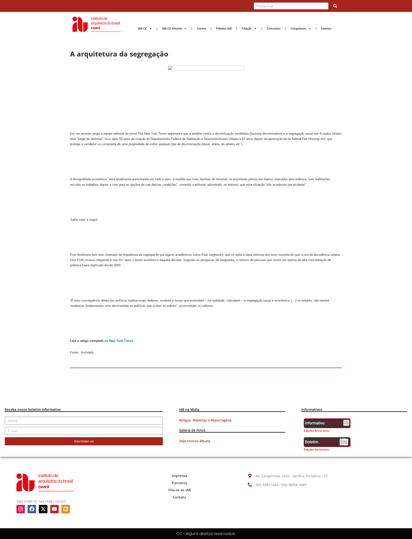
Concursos (274, 28)
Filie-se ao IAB (179, 490)
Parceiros (179, 483)
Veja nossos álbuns (194, 441)
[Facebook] (32, 509)
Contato (179, 497)
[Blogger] (66, 509)
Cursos (201, 28)
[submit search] (335, 6)
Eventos (326, 28)
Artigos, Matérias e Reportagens (205, 420)
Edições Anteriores (316, 431)
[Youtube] (54, 509)
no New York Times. (119, 341)
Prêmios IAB (224, 28)
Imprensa (179, 475)
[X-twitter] (43, 509)
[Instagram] (20, 509)
